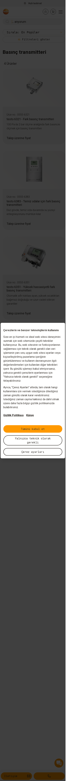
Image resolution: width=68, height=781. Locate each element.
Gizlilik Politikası (13, 415)
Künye (30, 415)
